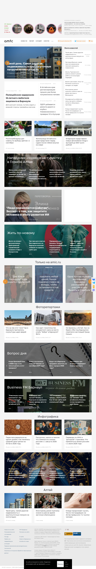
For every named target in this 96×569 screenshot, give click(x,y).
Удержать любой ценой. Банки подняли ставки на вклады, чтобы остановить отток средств (48, 283)
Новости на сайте (9, 529)
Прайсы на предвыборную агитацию (8, 541)
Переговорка (33, 219)
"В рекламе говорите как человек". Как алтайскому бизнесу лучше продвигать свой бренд (78, 400)
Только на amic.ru (48, 262)
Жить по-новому (21, 233)
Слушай (39, 41)
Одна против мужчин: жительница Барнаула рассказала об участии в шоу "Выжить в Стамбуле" (79, 283)
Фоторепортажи (48, 307)
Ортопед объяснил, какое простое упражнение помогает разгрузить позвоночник (73, 65)
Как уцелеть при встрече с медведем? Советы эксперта (78, 364)
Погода (6, 536)
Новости (24, 41)
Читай (31, 41)
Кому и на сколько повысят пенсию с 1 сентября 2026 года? (37, 364)
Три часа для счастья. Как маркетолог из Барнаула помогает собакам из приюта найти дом (37, 245)
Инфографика (48, 416)
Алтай (48, 490)
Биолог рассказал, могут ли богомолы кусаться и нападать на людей (74, 83)
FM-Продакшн (23, 529)
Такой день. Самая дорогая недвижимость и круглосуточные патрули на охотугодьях (29, 66)
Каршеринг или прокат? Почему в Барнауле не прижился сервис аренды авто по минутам (37, 400)
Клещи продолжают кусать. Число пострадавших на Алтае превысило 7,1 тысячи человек (74, 111)
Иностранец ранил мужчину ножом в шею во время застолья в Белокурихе (73, 92)
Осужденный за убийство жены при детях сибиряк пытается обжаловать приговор (73, 102)
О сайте (21, 536)
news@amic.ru (45, 545)
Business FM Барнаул (24, 387)
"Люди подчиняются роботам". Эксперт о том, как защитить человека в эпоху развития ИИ (27, 211)
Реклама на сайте (24, 532)
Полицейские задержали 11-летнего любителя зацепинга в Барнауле (20, 97)
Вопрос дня (17, 353)
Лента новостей (71, 48)
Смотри (46, 41)
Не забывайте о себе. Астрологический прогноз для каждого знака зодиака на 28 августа (37, 473)
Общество (18, 267)
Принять (60, 564)
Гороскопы (16, 461)
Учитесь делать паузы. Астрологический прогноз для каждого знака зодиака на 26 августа (78, 473)
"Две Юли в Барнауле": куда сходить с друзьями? (18, 279)
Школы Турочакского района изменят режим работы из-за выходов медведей (73, 74)
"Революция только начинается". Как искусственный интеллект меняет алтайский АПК (16, 400)
